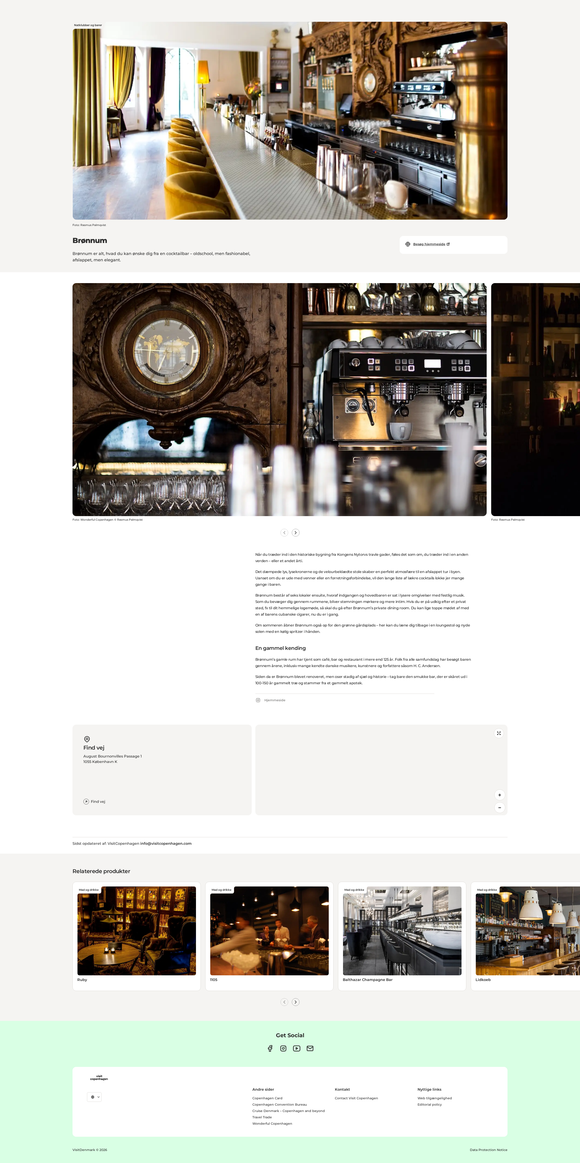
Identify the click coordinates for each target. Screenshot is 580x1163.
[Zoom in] (499, 794)
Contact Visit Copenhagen (356, 1098)
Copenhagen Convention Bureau (279, 1104)
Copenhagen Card (267, 1098)
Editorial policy (430, 1104)
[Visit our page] (283, 1048)
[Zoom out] (499, 807)
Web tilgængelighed (435, 1098)
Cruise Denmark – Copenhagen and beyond (288, 1111)
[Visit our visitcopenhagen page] (270, 1048)
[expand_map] (499, 733)
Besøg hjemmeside (429, 244)
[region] (381, 770)
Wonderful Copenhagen (272, 1124)
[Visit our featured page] (297, 1048)
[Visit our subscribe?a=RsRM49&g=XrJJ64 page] (310, 1048)
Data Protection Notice (489, 1150)
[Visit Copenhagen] (99, 1077)
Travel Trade (262, 1117)
